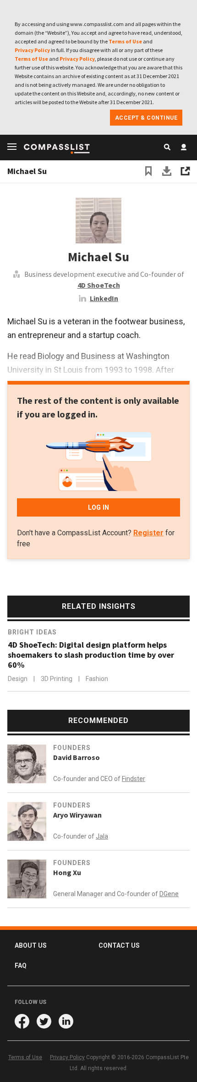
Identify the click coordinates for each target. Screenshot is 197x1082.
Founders (72, 747)
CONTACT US (119, 945)
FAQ (21, 965)
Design (18, 678)
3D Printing (57, 678)
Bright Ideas (32, 632)
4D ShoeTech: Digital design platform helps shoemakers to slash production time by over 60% (91, 655)
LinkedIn (104, 298)
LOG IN (98, 507)
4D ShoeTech (98, 285)
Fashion (97, 678)
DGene (169, 893)
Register (148, 532)
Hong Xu (67, 872)
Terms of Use (125, 41)
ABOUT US (31, 945)
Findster (133, 778)
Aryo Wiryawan (77, 814)
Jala (102, 836)
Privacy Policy (32, 50)
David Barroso (76, 757)
